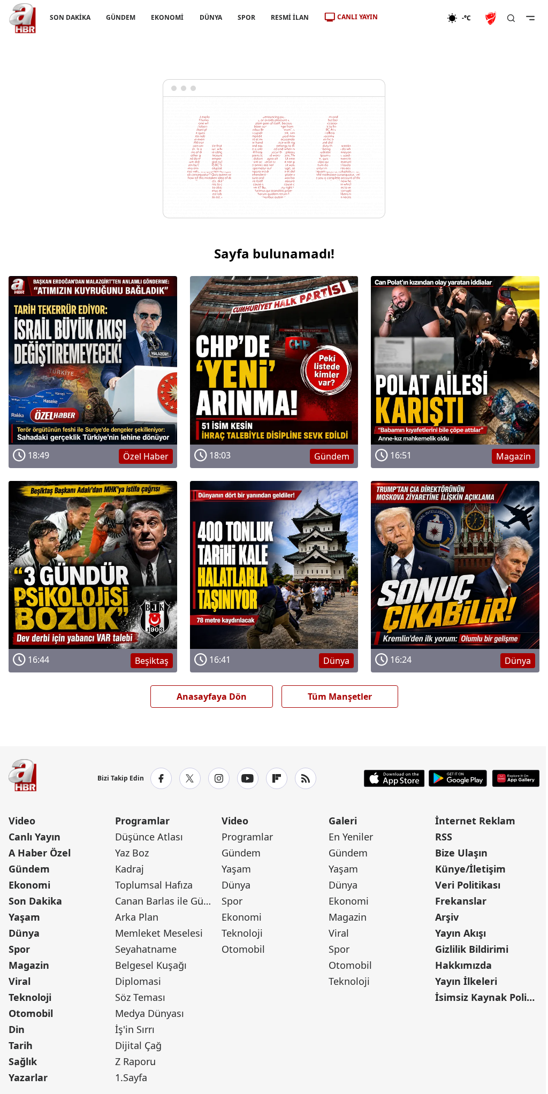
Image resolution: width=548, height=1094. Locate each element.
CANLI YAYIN (357, 16)
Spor (19, 949)
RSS (443, 836)
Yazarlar (28, 1077)
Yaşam (24, 917)
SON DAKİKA (70, 17)
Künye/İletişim (470, 868)
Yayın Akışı (460, 933)
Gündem (29, 868)
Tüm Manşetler (340, 696)
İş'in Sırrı (135, 1029)
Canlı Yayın (34, 836)
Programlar (142, 820)
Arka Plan (136, 917)
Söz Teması (140, 997)
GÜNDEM (120, 17)
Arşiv (447, 917)
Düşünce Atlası (149, 836)
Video (22, 820)
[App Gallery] (515, 778)
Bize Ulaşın (461, 852)
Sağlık (23, 1061)
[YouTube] (247, 778)
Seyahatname (146, 949)
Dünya (24, 933)
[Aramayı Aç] (511, 18)
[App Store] (394, 778)
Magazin (29, 965)
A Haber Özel (40, 852)
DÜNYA (211, 17)
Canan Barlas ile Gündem (167, 900)
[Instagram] (219, 778)
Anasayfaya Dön (212, 696)
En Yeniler (351, 836)
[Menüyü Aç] (530, 18)
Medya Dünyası (149, 1013)
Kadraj (129, 868)
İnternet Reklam (475, 820)
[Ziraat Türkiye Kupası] (491, 18)
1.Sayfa (131, 1077)
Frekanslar (460, 900)
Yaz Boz (132, 852)
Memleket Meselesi (159, 933)
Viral (20, 981)
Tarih (21, 1045)
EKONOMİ (167, 17)
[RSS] (305, 778)
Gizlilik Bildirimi (471, 949)
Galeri (343, 820)
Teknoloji (30, 997)
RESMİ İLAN (290, 17)
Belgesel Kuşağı (151, 965)
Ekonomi (29, 884)
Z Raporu (135, 1061)
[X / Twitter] (190, 778)
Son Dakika (35, 900)
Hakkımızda (463, 965)
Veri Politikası (467, 884)
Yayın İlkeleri (466, 981)
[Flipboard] (276, 778)
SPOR (246, 17)
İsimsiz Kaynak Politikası (487, 997)
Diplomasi (138, 981)
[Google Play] (458, 778)
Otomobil (31, 1013)
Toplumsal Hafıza (154, 884)
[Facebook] (161, 778)
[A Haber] (22, 18)
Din (17, 1029)
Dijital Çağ (138, 1045)
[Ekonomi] (412, 18)
